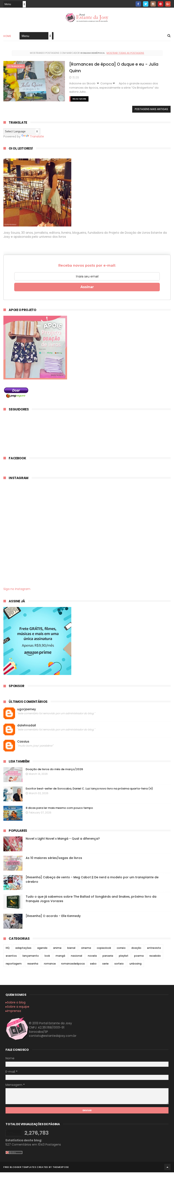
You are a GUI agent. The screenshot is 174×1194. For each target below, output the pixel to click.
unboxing (135, 963)
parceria (107, 956)
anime (57, 948)
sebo (93, 963)
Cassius (23, 741)
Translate (37, 136)
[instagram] (153, 4)
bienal (71, 948)
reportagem (14, 963)
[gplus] (168, 4)
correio (121, 948)
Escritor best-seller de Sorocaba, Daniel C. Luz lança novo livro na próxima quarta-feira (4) (89, 789)
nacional (76, 956)
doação (136, 948)
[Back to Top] (167, 1167)
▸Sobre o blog (15, 1002)
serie (105, 963)
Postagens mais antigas (151, 109)
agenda (42, 948)
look (47, 956)
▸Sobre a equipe (17, 1006)
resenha (32, 963)
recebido (155, 956)
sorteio (119, 963)
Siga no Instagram (16, 589)
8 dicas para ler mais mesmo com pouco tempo (59, 808)
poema (139, 956)
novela (92, 956)
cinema (86, 948)
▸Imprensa (13, 1011)
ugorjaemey (26, 709)
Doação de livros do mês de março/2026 (54, 769)
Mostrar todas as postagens (125, 53)
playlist (123, 956)
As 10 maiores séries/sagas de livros (54, 858)
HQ (8, 948)
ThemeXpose (61, 1167)
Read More (79, 98)
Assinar (87, 287)
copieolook (104, 948)
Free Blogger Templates (19, 1167)
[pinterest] (160, 4)
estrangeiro (16, 66)
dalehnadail (26, 725)
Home (7, 36)
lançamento (30, 956)
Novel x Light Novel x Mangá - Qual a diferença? (63, 838)
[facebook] (138, 4)
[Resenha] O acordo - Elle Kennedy (53, 916)
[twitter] (145, 4)
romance (50, 963)
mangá (60, 956)
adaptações (23, 948)
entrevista (154, 948)
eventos (11, 956)
